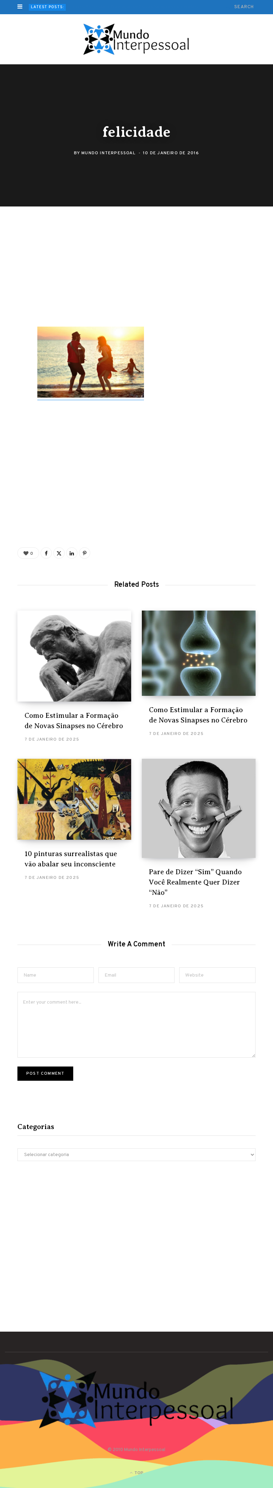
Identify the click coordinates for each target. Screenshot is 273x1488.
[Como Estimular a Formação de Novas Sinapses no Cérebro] (74, 656)
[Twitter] (12, 266)
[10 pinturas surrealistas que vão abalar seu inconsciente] (74, 799)
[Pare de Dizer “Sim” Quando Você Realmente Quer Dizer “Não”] (199, 808)
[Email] (12, 304)
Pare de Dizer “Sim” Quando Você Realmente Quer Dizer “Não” (195, 882)
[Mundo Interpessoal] (136, 39)
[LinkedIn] (71, 553)
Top (138, 1473)
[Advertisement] (141, 274)
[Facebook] (12, 247)
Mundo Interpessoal (108, 153)
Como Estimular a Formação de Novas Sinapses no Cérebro (135, 7)
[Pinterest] (12, 285)
